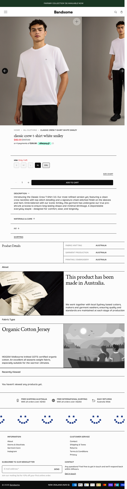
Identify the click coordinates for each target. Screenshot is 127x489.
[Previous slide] (5, 71)
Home (17, 130)
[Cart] (121, 12)
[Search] (115, 12)
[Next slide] (122, 71)
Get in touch (70, 474)
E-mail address (11, 469)
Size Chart (108, 174)
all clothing (30, 130)
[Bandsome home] (63, 12)
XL (38, 165)
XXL (46, 165)
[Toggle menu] (5, 12)
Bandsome (15, 485)
